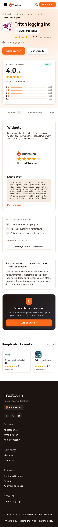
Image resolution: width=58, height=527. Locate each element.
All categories (11, 429)
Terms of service (28, 520)
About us (8, 455)
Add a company (12, 439)
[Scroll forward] (53, 344)
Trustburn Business (13, 475)
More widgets (14, 205)
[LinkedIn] (19, 415)
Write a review (11, 434)
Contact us (9, 460)
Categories (7, 14)
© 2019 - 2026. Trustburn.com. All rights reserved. (29, 514)
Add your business (13, 485)
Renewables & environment (29, 14)
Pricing (7, 480)
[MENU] (5, 4)
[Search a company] (36, 4)
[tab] (14, 112)
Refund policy (46, 520)
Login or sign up (12, 501)
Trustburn (13, 395)
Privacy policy (10, 520)
